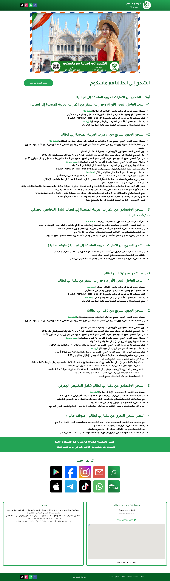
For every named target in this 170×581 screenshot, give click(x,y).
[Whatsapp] (30, 5)
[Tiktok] (22, 5)
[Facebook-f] (35, 5)
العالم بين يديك (136, 7)
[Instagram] (26, 5)
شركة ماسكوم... (133, 3)
